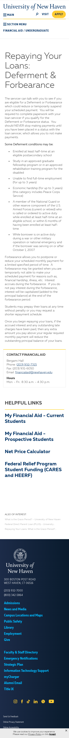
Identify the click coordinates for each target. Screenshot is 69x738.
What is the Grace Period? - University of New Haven (32, 519)
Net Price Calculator (27, 451)
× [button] (66, 730)
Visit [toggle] (45, 14)
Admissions (12, 603)
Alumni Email (13, 683)
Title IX (9, 689)
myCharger (11, 677)
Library (9, 627)
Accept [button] (52, 734)
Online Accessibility (11, 727)
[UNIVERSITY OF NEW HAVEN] (34, 561)
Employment (13, 634)
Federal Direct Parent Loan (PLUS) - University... (30, 524)
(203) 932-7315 (27, 364)
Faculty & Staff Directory (21, 652)
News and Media (15, 609)
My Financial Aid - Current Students (34, 418)
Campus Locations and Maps (23, 615)
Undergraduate (37, 30)
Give (7, 640)
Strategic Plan (13, 665)
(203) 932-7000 (13, 590)
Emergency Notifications (21, 658)
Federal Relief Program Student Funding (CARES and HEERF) (33, 470)
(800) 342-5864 (13, 595)
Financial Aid (13, 30)
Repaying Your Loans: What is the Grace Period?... (30, 529)
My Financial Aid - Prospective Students (29, 436)
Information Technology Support (26, 671)
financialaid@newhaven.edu (33, 372)
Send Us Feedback (10, 716)
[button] (8, 15)
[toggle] (37, 14)
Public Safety (13, 621)
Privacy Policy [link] (35, 734)
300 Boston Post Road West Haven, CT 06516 (20, 581)
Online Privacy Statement (13, 722)
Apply (59, 14)
